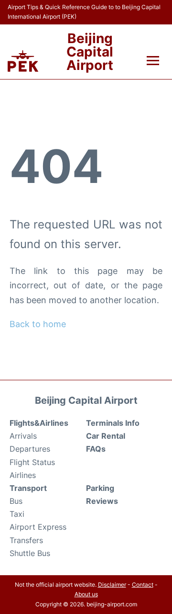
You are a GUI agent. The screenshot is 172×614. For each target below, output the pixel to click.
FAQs (96, 449)
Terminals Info (113, 423)
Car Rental (105, 436)
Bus (16, 501)
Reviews (102, 501)
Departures (30, 449)
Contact (142, 584)
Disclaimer (112, 584)
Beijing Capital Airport (89, 52)
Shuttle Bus (30, 553)
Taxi (17, 514)
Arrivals (23, 436)
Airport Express (38, 527)
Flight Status (32, 462)
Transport (28, 488)
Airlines (23, 475)
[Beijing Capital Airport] (23, 61)
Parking (100, 488)
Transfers (26, 540)
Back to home (38, 324)
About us (86, 594)
